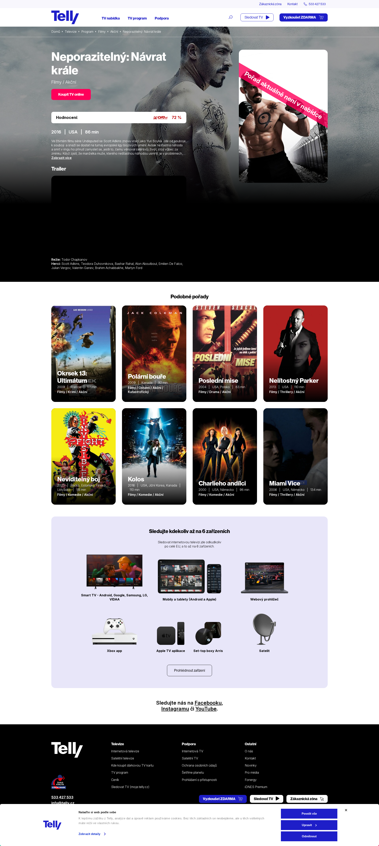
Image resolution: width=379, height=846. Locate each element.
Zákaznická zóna (270, 4)
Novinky (251, 765)
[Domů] (65, 17)
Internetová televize (125, 751)
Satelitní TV (190, 758)
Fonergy (251, 780)
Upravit (307, 825)
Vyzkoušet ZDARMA (300, 17)
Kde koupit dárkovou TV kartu (132, 765)
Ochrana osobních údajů (199, 765)
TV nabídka (111, 18)
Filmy (102, 32)
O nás (249, 751)
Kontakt (292, 4)
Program (87, 32)
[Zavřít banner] (346, 810)
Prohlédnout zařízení (189, 670)
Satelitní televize (122, 758)
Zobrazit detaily (89, 834)
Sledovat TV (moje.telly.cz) (130, 787)
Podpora (162, 18)
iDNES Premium (256, 787)
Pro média (252, 772)
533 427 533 (62, 797)
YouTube (206, 709)
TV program (137, 18)
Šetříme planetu (193, 772)
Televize (71, 32)
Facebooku (208, 703)
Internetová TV (192, 751)
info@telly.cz (62, 803)
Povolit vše (309, 813)
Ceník (115, 780)
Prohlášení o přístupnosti (199, 780)
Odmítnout (309, 836)
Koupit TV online (71, 94)
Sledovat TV (254, 17)
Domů (55, 32)
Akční (114, 32)
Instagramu (175, 709)
